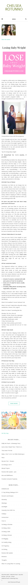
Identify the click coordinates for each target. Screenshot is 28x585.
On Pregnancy (5, 546)
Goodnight (4, 506)
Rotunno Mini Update (7, 553)
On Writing (4, 549)
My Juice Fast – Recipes (8, 461)
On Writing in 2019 (7, 464)
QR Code (8, 576)
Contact (12, 576)
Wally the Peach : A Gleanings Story (11, 443)
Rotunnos (4, 556)
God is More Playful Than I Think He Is (12, 447)
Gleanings (4, 503)
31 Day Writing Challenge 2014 (10, 492)
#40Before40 (5, 489)
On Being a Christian (7, 524)
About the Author (6, 574)
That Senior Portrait (7, 450)
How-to (4, 521)
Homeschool (5, 517)
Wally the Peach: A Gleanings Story (10, 578)
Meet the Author (6, 39)
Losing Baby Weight (14, 47)
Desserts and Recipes (7, 496)
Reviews (4, 576)
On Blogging (5, 538)
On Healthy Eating (6, 542)
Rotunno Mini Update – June (9, 472)
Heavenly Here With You (8, 510)
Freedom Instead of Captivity (9, 479)
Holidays (4, 513)
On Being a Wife (6, 531)
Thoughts (4, 560)
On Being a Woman (7, 535)
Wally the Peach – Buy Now (16, 574)
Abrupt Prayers (6, 468)
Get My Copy (5, 433)
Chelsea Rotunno (14, 7)
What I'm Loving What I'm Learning (11, 563)
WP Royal (17, 582)
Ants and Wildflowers (7, 475)
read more (14, 403)
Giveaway (4, 499)
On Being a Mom (6, 528)
